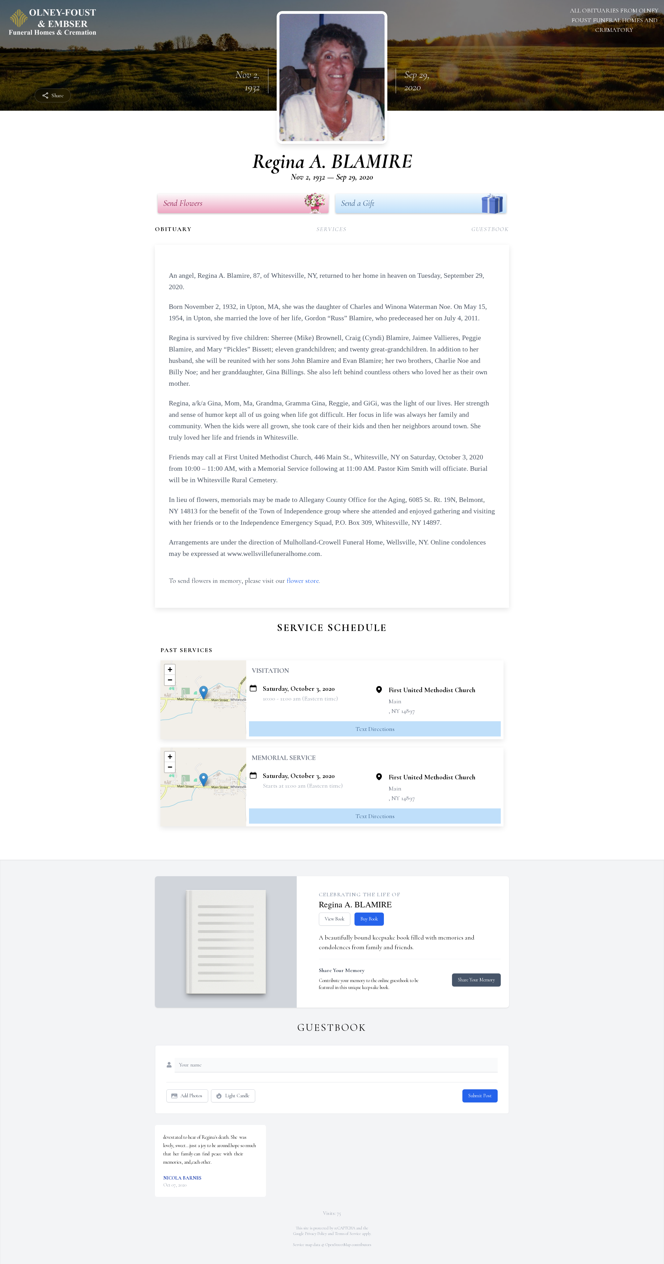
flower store (303, 581)
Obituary (173, 229)
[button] (203, 693)
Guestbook (490, 229)
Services (331, 229)
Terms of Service (348, 1233)
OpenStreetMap (338, 1244)
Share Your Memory (476, 980)
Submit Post (480, 1096)
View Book (334, 919)
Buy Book (369, 919)
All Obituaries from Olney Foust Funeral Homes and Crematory (614, 20)
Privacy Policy (316, 1233)
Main (395, 701)
